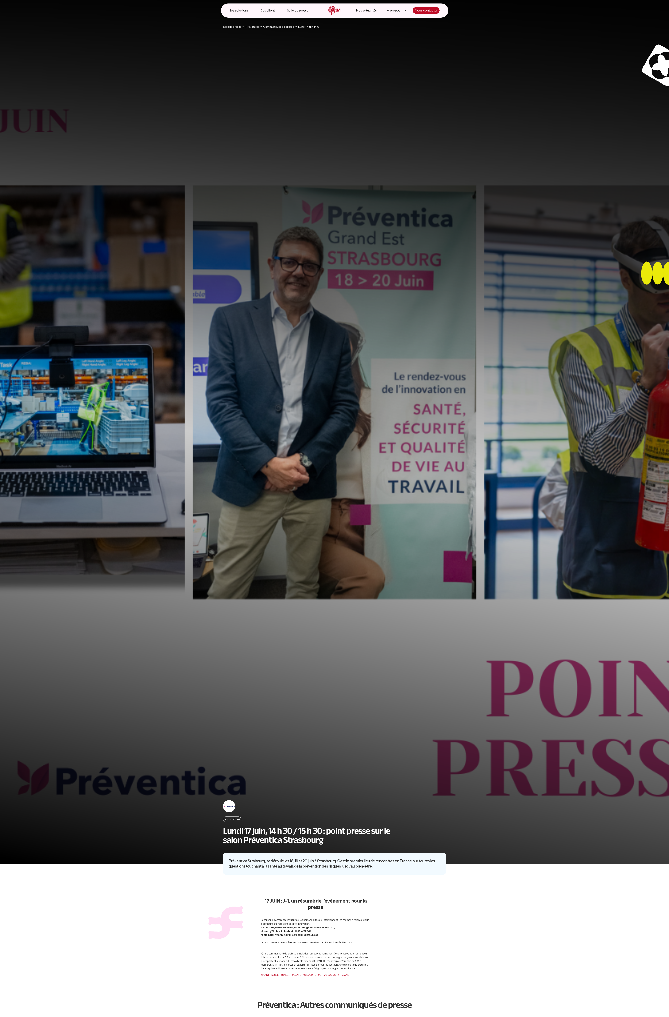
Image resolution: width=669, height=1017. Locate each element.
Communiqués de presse (278, 26)
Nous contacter (426, 10)
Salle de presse (297, 10)
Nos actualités (366, 10)
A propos (393, 10)
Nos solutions (238, 10)
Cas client (268, 10)
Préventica (252, 26)
